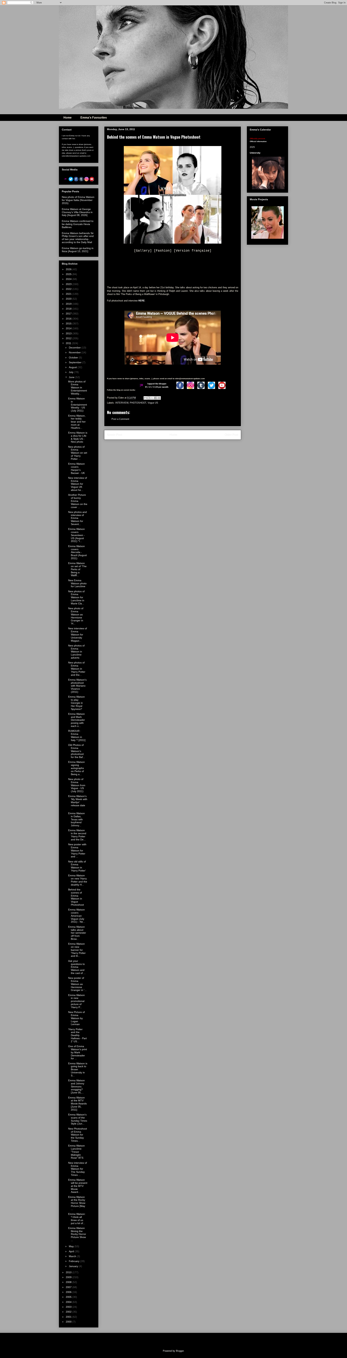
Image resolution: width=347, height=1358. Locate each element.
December (75, 347)
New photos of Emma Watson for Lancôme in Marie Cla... (76, 597)
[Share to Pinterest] (159, 398)
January (74, 1266)
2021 (69, 293)
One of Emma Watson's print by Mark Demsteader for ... (77, 1052)
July (71, 372)
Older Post (231, 434)
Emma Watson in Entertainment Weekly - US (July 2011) (77, 404)
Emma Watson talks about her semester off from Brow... (77, 932)
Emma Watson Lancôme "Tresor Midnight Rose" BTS (76, 1151)
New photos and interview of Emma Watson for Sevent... (77, 518)
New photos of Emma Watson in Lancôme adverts (76, 651)
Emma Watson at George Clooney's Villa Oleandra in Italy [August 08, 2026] (77, 212)
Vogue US (153, 402)
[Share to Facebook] (155, 398)
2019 (69, 303)
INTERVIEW (121, 402)
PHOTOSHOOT (138, 402)
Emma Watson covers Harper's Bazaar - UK (76, 468)
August (73, 367)
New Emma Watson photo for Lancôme (77, 583)
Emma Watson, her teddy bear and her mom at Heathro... (77, 421)
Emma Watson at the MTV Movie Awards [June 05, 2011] (77, 1103)
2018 (69, 308)
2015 (69, 323)
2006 (69, 1292)
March (73, 1256)
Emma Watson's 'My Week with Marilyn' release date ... (77, 802)
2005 (69, 1296)
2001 (69, 1316)
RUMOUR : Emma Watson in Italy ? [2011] (76, 735)
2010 (69, 1272)
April (72, 1251)
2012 (69, 338)
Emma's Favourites (93, 117)
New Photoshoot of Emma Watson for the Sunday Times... (77, 1134)
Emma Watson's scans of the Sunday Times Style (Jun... (77, 1119)
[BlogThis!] (149, 398)
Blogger (180, 1351)
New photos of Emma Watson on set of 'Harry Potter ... (77, 452)
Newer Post (114, 434)
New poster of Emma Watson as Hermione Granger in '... (77, 983)
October (74, 357)
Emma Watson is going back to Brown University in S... (77, 1069)
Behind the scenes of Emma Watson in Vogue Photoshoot (76, 897)
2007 (69, 1287)
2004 (69, 1302)
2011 (69, 343)
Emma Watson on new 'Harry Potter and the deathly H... (77, 880)
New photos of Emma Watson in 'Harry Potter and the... (76, 668)
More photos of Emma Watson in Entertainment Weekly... (77, 387)
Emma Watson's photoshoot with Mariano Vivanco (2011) (77, 685)
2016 (69, 318)
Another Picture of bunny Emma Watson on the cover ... (77, 500)
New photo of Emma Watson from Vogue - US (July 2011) (76, 785)
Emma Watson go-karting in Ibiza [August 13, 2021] (77, 250)
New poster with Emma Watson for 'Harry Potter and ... (77, 850)
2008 (69, 1282)
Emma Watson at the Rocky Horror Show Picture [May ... (76, 1203)
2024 (69, 279)
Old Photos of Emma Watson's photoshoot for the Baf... (76, 751)
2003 (69, 1306)
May (71, 1246)
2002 (69, 1311)
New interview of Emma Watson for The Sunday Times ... (77, 1168)
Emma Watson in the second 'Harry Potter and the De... (77, 835)
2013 (69, 333)
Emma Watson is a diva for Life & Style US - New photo (77, 437)
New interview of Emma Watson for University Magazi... (77, 634)
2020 (69, 298)
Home (67, 117)
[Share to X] (152, 398)
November (75, 352)
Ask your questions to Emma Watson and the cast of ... (77, 966)
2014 (69, 328)
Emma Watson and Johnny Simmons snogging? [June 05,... (76, 1086)
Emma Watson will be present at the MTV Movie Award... (77, 1185)
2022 (69, 289)
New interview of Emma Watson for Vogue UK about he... (77, 483)
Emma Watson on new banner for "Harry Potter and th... (77, 949)
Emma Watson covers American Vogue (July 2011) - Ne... (76, 915)
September (75, 362)
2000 (69, 1321)
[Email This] (145, 398)
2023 (69, 284)
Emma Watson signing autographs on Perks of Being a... (76, 768)
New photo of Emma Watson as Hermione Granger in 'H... (75, 616)
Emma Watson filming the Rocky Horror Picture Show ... (77, 1234)
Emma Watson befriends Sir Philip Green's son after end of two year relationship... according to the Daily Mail (78, 238)
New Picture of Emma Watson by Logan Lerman (76, 1018)
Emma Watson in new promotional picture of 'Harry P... (76, 1001)
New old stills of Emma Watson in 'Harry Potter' (77, 866)
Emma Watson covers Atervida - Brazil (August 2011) (77, 552)
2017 (69, 313)
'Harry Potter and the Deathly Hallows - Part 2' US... (77, 1035)
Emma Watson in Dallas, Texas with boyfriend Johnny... (76, 819)
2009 (69, 1277)
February (74, 1261)
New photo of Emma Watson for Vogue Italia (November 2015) (78, 200)
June (72, 377)
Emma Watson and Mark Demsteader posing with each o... (76, 719)
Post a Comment (120, 419)
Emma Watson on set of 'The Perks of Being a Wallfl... (77, 569)
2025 (69, 274)
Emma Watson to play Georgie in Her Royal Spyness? (76, 702)
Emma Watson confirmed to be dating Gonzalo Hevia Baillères (77, 224)
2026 (69, 269)
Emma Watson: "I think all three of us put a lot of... (76, 1218)
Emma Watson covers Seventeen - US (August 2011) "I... (76, 535)
